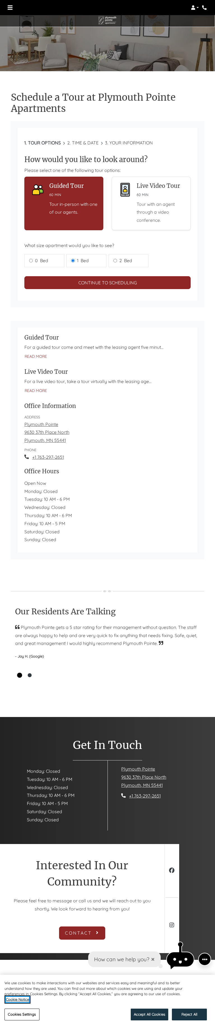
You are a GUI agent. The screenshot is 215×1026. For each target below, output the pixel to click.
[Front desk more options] (204, 959)
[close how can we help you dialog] (152, 959)
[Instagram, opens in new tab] (171, 925)
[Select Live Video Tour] (151, 203)
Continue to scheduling (107, 282)
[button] (194, 7)
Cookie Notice (17, 999)
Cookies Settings (22, 1014)
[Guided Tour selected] (64, 203)
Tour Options (44, 143)
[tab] (19, 675)
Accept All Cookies (149, 1014)
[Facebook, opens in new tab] (171, 871)
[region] (107, 1000)
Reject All (189, 1014)
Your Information (131, 143)
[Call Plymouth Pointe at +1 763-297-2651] (205, 7)
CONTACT (79, 933)
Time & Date (85, 143)
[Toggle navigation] (10, 7)
